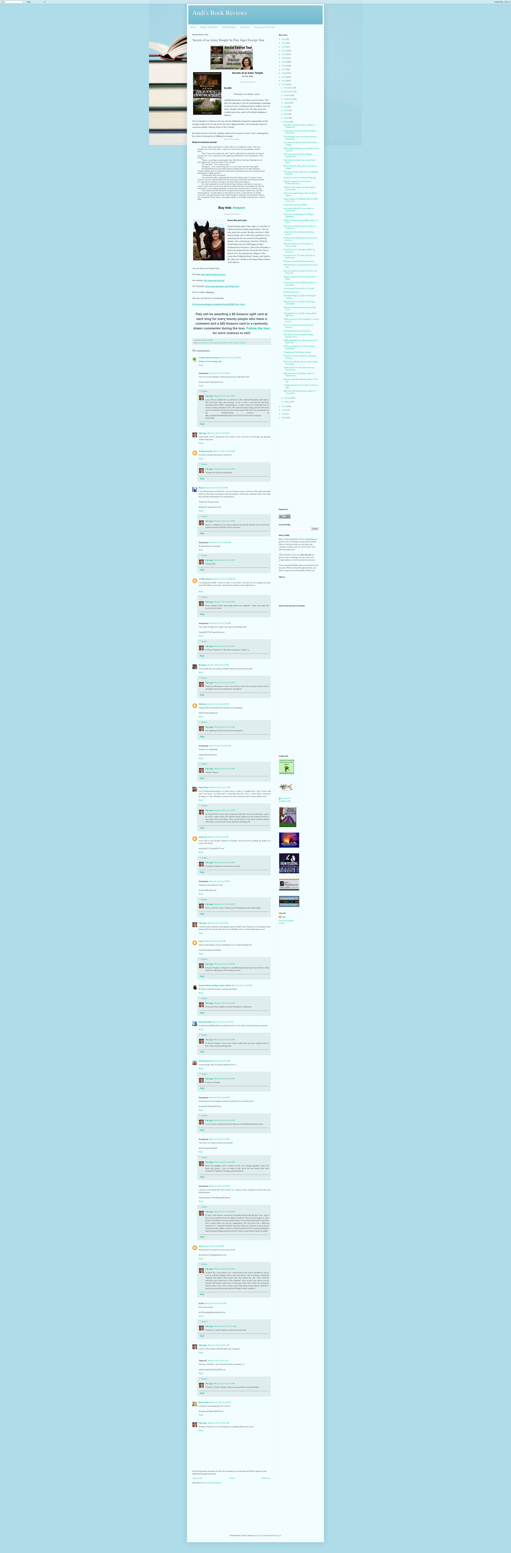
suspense (243, 343)
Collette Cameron (206, 579)
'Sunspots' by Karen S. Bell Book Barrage (299, 178)
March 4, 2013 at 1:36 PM (218, 837)
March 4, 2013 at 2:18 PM (224, 469)
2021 (284, 54)
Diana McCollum (205, 1022)
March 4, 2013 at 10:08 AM (218, 433)
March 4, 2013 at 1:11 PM (220, 787)
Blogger (277, 1535)
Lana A (201, 941)
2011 (284, 410)
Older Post (266, 1478)
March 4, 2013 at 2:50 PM (242, 985)
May (286, 114)
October (287, 95)
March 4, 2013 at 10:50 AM (220, 542)
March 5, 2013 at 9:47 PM (224, 1384)
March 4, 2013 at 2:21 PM (224, 683)
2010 (284, 414)
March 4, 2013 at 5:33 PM (224, 1269)
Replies (204, 391)
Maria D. (202, 488)
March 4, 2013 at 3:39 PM (219, 1139)
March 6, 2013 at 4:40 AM (220, 1402)
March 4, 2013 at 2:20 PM (224, 646)
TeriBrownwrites (206, 451)
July (285, 107)
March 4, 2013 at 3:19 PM (220, 1061)
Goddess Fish (227, 343)
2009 (284, 418)
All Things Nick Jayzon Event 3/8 (296, 331)
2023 (284, 47)
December (288, 88)
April (286, 118)
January (287, 402)
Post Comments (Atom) (212, 1483)
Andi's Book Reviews (219, 12)
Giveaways (245, 27)
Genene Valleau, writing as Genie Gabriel (215, 985)
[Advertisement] (289, 710)
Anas (201, 1246)
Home (193, 27)
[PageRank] (284, 518)
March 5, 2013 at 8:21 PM (218, 1361)
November (288, 92)
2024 (284, 43)
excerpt (211, 343)
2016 (284, 73)
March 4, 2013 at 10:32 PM (215, 1303)
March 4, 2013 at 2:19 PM (224, 521)
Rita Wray (202, 704)
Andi (283, 917)
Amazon (239, 207)
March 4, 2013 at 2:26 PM (224, 904)
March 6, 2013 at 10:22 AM (218, 1423)
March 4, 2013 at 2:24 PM (224, 810)
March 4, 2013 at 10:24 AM (224, 451)
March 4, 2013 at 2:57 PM (223, 1022)
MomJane (203, 665)
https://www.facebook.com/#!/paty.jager (222, 286)
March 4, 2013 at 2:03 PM (218, 923)
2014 (284, 81)
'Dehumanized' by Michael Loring (296, 352)
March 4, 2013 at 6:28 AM (230, 358)
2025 (284, 39)
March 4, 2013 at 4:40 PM (224, 964)
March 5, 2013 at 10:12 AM (225, 1326)
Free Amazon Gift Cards (264, 27)
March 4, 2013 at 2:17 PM (224, 396)
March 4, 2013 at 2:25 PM (224, 863)
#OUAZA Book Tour (291, 292)
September (288, 99)
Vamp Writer (204, 787)
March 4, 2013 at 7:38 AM (219, 373)
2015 (284, 77)
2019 (284, 62)
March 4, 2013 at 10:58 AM (224, 579)
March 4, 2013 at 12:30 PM (218, 704)
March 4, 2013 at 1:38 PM (219, 881)
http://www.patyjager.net (214, 280)
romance (236, 343)
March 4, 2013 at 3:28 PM (219, 1098)
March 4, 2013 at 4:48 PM (224, 1212)
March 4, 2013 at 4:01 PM (219, 1186)
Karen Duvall (204, 1061)
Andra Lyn (203, 837)
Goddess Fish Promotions (209, 358)
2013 (284, 84)
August (287, 103)
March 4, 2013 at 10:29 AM (217, 488)
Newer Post (197, 1478)
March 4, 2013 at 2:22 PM (224, 769)
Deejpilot (260, 1535)
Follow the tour (258, 328)
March (287, 122)
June (286, 110)
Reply (201, 365)
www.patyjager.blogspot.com (213, 274)
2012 (284, 406)
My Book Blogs (229, 27)
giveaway (218, 343)
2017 (284, 69)
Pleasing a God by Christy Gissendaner (298, 261)
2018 (284, 66)
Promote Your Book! (209, 27)
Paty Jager (209, 396)
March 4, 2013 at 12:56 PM (220, 746)
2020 (284, 58)
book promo (203, 343)
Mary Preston (204, 1402)
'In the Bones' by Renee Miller (295, 205)
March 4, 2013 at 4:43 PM (224, 1120)
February (288, 398)
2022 (284, 51)
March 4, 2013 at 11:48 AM (220, 623)
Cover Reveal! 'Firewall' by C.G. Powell (298, 288)
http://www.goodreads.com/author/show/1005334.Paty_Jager (218, 304)
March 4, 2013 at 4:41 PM (224, 1003)
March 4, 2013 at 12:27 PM (218, 665)
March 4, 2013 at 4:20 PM (213, 1246)
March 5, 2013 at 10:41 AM (218, 1345)
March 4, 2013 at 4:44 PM (224, 1162)
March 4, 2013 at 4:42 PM (224, 1040)
